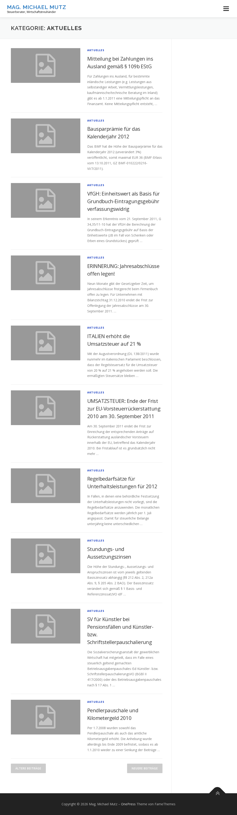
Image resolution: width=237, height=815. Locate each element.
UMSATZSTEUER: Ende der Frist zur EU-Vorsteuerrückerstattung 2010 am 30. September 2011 (123, 408)
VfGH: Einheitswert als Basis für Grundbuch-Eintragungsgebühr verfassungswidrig (123, 201)
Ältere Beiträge (28, 768)
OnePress (128, 804)
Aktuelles (95, 50)
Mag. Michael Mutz (36, 7)
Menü (226, 8)
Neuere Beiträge (145, 768)
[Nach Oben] (217, 793)
